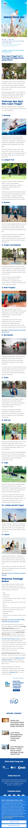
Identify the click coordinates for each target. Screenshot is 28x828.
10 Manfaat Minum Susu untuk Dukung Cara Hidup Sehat (13, 51)
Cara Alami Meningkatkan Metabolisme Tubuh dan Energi (16, 736)
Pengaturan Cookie (14, 821)
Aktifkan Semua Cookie (14, 825)
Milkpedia (11, 39)
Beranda (4, 39)
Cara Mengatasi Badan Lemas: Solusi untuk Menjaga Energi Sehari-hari (17, 750)
